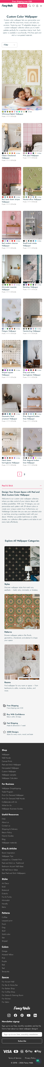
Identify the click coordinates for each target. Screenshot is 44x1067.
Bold (3, 886)
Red (3, 964)
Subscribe (22, 1041)
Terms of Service (15, 1058)
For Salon (5, 1002)
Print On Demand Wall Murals (13, 798)
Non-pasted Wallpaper (10, 768)
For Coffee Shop (8, 992)
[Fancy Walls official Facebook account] (15, 1015)
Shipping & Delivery (9, 829)
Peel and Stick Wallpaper (11, 764)
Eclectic (5, 893)
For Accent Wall (8, 981)
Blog (3, 839)
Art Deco (5, 883)
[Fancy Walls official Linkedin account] (35, 1015)
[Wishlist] (33, 6)
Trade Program (7, 791)
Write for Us (6, 805)
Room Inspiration (8, 852)
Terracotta (5, 971)
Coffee (4, 917)
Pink (3, 958)
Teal (3, 968)
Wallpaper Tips (7, 856)
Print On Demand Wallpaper (13, 795)
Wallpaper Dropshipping (11, 788)
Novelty (5, 903)
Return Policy (7, 832)
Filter (6, 44)
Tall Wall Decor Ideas (10, 869)
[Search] (30, 6)
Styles (7, 584)
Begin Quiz (22, 6)
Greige (4, 951)
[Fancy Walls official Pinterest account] (22, 1015)
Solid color (6, 934)
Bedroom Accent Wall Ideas (12, 866)
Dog (3, 927)
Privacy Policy (30, 1058)
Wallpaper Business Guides (12, 808)
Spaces (5, 977)
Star (3, 937)
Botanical (5, 890)
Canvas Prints (7, 761)
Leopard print (7, 920)
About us (5, 822)
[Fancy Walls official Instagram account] (9, 1015)
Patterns (8, 631)
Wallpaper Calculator (10, 778)
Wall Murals (6, 758)
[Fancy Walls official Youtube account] (29, 1015)
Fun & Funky (7, 897)
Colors (5, 946)
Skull (3, 930)
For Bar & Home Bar (10, 985)
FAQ (3, 819)
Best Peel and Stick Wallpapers (13, 873)
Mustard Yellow (7, 954)
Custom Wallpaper (9, 771)
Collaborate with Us (9, 802)
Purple (4, 961)
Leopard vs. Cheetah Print (12, 859)
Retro (4, 907)
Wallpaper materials (9, 842)
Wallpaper (6, 754)
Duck (4, 924)
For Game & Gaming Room (12, 995)
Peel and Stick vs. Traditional (13, 863)
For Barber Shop (8, 988)
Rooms (7, 682)
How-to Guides (7, 836)
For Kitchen (6, 998)
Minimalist (6, 900)
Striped (4, 941)
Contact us (6, 825)
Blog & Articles (9, 848)
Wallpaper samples (9, 774)
